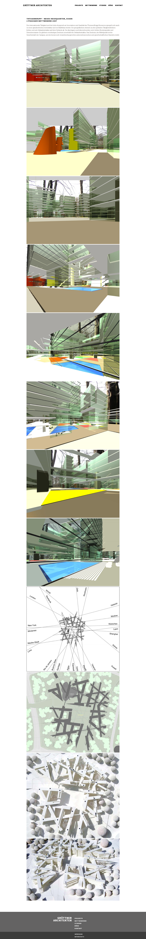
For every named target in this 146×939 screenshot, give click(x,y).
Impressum (79, 934)
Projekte (79, 5)
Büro (110, 5)
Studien (102, 5)
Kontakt (119, 5)
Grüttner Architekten (62, 919)
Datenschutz (79, 937)
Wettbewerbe (91, 5)
